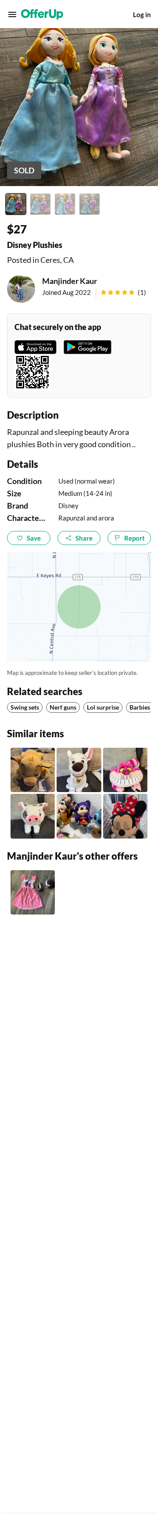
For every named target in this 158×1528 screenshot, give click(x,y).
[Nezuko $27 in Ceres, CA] (33, 892)
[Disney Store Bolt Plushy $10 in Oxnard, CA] (79, 770)
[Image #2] (40, 204)
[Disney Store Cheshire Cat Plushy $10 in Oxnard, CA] (125, 770)
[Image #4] (89, 204)
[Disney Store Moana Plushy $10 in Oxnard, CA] (33, 816)
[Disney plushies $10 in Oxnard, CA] (79, 816)
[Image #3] (64, 204)
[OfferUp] (42, 14)
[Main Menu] (12, 14)
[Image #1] (15, 204)
